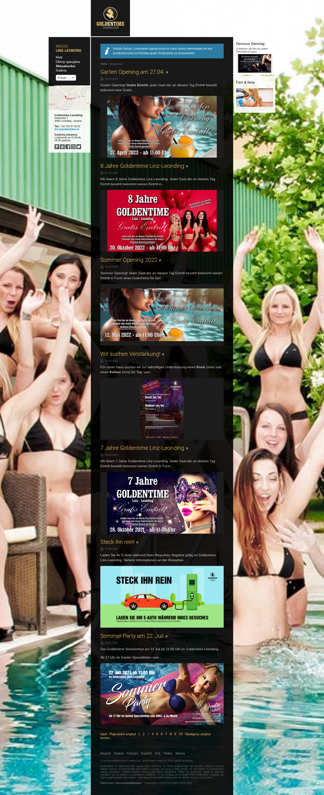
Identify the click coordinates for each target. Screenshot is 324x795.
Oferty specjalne (68, 62)
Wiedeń (62, 46)
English (119, 753)
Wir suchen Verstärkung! (132, 354)
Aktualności (65, 66)
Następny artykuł (197, 734)
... (191, 753)
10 (181, 734)
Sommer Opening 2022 (130, 260)
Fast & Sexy (245, 82)
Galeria (61, 70)
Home (103, 63)
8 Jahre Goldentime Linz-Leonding (144, 166)
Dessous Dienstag (250, 44)
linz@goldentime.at (67, 129)
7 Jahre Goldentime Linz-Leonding (144, 448)
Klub (59, 57)
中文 (158, 753)
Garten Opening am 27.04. (134, 72)
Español (146, 753)
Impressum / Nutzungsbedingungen (120, 782)
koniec (105, 738)
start (103, 734)
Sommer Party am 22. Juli (134, 636)
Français (132, 753)
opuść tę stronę (184, 760)
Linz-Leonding (68, 50)
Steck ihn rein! (119, 542)
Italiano (180, 753)
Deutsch (105, 753)
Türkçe (168, 753)
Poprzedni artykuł (123, 734)
